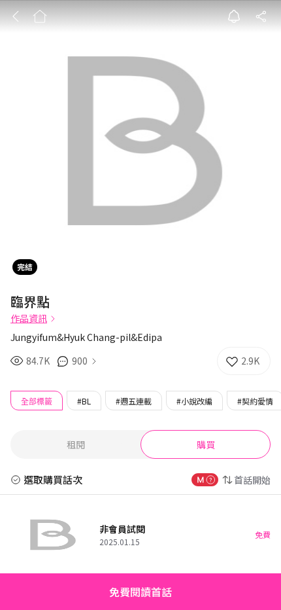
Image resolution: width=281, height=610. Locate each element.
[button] (140, 591)
